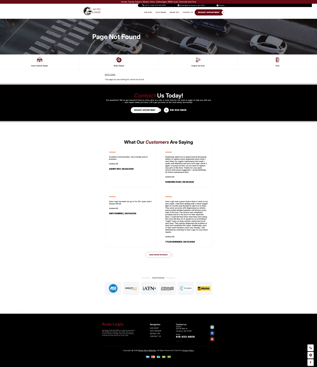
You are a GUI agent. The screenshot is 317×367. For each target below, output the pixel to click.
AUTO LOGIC (110, 75)
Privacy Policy (188, 350)
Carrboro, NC (113, 163)
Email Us (179, 341)
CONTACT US (188, 12)
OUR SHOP (148, 12)
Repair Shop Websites (147, 350)
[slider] (112, 152)
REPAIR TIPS (174, 12)
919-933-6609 (114, 330)
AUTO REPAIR (161, 12)
